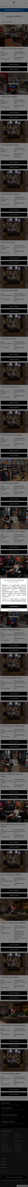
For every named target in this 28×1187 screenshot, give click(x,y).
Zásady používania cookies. (18, 600)
